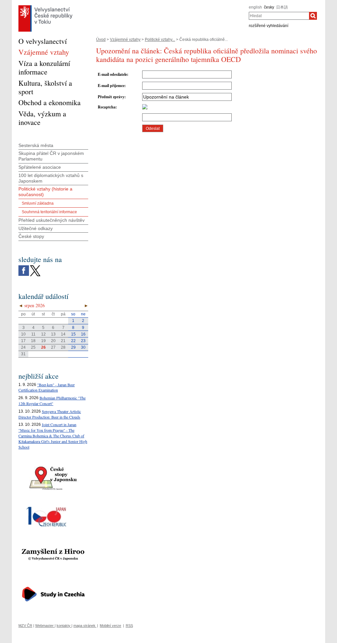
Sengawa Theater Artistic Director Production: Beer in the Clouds (49, 414)
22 (73, 340)
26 (43, 347)
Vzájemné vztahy (125, 39)
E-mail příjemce (111, 85)
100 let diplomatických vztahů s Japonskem (50, 178)
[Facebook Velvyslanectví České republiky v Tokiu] (23, 267)
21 (63, 340)
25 (33, 347)
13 (53, 334)
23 (83, 340)
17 (23, 340)
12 (43, 334)
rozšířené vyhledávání (268, 26)
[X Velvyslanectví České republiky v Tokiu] (35, 267)
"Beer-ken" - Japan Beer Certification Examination (46, 387)
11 (33, 334)
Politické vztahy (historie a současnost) (45, 191)
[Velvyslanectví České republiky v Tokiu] (45, 7)
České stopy (31, 236)
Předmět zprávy (111, 97)
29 (73, 347)
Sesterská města (35, 145)
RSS (129, 626)
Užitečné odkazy (35, 228)
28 (63, 347)
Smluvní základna (38, 203)
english (255, 7)
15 (73, 334)
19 (43, 340)
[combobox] (279, 16)
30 (83, 347)
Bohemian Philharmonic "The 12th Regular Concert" (52, 400)
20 (53, 340)
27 (53, 347)
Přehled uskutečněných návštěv (51, 220)
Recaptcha (107, 107)
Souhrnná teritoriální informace (49, 212)
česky (269, 7)
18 (33, 340)
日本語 (282, 7)
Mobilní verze (110, 626)
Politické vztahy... (160, 39)
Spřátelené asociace (39, 167)
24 (23, 347)
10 (23, 334)
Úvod (101, 39)
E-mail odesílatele (112, 74)
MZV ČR (25, 626)
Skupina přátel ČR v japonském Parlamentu (51, 156)
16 (83, 334)
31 (23, 354)
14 (63, 334)
